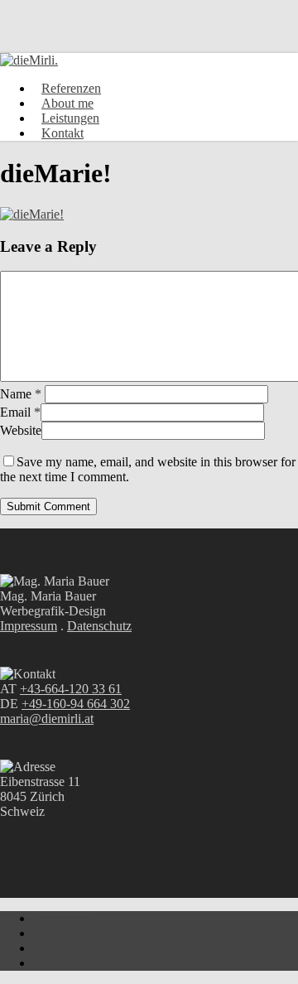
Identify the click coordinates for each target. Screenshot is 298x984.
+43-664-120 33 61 (71, 689)
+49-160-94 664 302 (76, 704)
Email (20, 412)
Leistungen (62, 948)
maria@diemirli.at (47, 718)
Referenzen (63, 918)
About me (59, 933)
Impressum (28, 626)
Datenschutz (99, 626)
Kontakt (54, 963)
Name (20, 394)
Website (20, 430)
